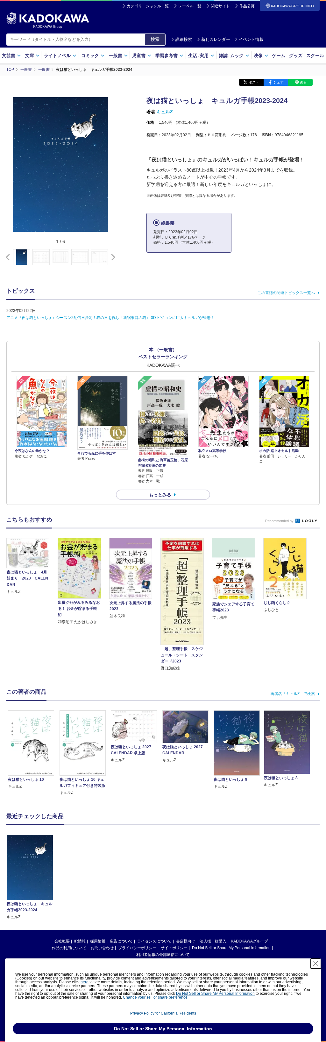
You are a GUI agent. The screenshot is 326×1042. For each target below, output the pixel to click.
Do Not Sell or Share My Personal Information (231, 948)
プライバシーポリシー (137, 948)
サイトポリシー (174, 948)
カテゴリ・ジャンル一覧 (148, 6)
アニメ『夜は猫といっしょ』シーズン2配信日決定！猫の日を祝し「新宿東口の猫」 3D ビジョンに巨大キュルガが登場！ (110, 317)
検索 (155, 39)
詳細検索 (183, 39)
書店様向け (185, 941)
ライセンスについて (154, 941)
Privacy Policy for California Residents (163, 1013)
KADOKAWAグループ (249, 941)
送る (303, 82)
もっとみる (160, 494)
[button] (112, 257)
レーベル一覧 (189, 6)
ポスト (254, 82)
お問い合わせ (102, 948)
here (85, 982)
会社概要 (62, 941)
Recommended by (279, 521)
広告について (121, 941)
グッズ (295, 55)
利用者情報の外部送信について (163, 954)
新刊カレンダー (215, 39)
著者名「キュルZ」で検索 (293, 693)
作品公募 (247, 6)
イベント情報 (251, 39)
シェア (278, 82)
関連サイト (220, 6)
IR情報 (80, 941)
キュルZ (165, 111)
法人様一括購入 (213, 941)
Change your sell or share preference (155, 997)
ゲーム (278, 55)
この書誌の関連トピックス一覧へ (286, 293)
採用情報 (97, 941)
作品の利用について (69, 948)
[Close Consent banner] (316, 963)
